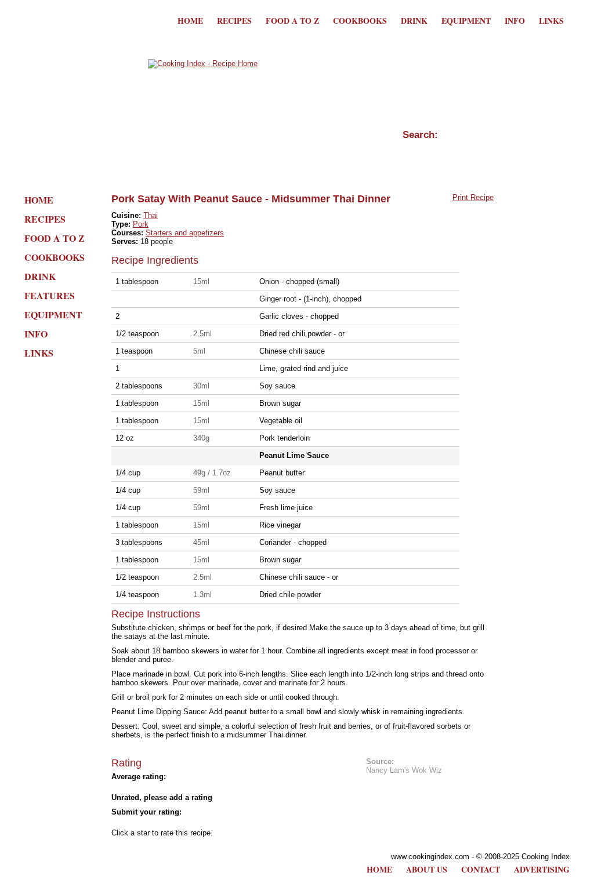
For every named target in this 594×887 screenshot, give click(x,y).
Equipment (466, 20)
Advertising (542, 869)
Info (515, 20)
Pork (140, 224)
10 (221, 822)
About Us (426, 869)
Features (49, 295)
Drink (414, 20)
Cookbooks (360, 20)
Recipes (234, 20)
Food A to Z (292, 20)
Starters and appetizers (185, 232)
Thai (150, 215)
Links (551, 20)
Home (190, 20)
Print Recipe (473, 197)
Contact (480, 869)
